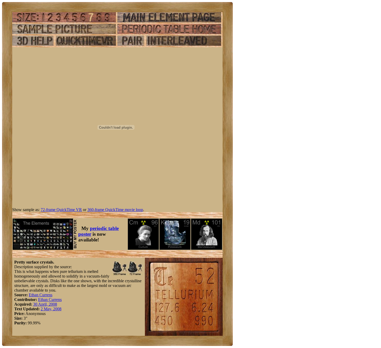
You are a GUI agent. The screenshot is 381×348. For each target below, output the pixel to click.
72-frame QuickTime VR (61, 209)
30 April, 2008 (45, 304)
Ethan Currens (40, 295)
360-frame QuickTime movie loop (115, 209)
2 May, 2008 (51, 309)
